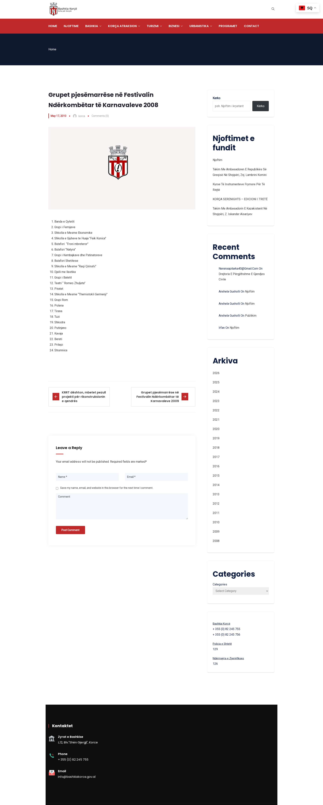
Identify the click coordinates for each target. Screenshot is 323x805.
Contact (251, 26)
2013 (216, 494)
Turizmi (153, 26)
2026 (216, 373)
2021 (216, 419)
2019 (216, 438)
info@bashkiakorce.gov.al (77, 777)
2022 (216, 410)
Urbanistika (199, 26)
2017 (216, 457)
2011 (216, 513)
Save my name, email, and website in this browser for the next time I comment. (106, 487)
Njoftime (71, 26)
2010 (216, 522)
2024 (216, 391)
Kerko (216, 98)
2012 (216, 503)
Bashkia (91, 26)
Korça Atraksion (122, 26)
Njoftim (217, 160)
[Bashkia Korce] (63, 9)
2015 (216, 475)
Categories (220, 584)
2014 (216, 485)
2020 (216, 429)
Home (52, 26)
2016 (216, 466)
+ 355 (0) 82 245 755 (73, 759)
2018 (216, 447)
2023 (216, 401)
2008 (216, 541)
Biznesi (174, 26)
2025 (216, 382)
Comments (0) (100, 115)
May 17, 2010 (58, 115)
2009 (216, 531)
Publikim (250, 315)
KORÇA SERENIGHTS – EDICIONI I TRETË (240, 199)
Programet (228, 26)
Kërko (260, 106)
